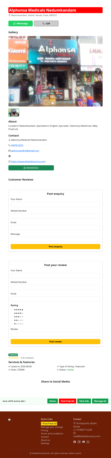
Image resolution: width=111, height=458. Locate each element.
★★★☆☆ (18, 316)
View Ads (84, 401)
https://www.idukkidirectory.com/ (28, 161)
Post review (55, 341)
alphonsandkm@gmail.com (25, 150)
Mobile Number (19, 210)
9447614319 (17, 145)
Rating (14, 305)
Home (52, 401)
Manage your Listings (52, 427)
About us (45, 440)
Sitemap (45, 443)
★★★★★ (18, 309)
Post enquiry (55, 246)
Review (14, 329)
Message (15, 234)
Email (13, 222)
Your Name (16, 199)
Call (48, 23)
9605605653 (32, 167)
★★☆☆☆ (18, 320)
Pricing (44, 430)
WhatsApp (22, 23)
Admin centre (75, 453)
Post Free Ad (67, 401)
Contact (45, 436)
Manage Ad (100, 401)
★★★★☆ (18, 313)
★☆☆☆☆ (18, 323)
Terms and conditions (52, 433)
